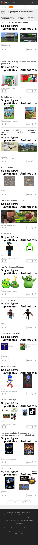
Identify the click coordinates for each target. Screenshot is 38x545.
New (15, 7)
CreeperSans (4, 356)
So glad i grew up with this (11, 97)
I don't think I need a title (10, 333)
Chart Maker (30, 515)
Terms (6, 520)
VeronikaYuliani (5, 86)
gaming (4, 7)
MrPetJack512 (4, 120)
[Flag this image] (35, 49)
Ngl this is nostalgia (8, 400)
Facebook (6, 528)
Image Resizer (20, 517)
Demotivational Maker (9, 517)
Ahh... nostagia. (7, 167)
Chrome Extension (29, 528)
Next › (27, 502)
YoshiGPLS (4, 190)
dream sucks (6, 234)
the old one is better (8, 367)
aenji (3, 323)
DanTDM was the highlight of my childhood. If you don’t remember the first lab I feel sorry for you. (18, 132)
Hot (11, 7)
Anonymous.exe (5, 422)
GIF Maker (17, 512)
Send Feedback (19, 523)
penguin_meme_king (6, 45)
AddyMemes (4, 458)
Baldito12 (3, 290)
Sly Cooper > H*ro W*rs (10, 468)
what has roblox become (10, 300)
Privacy (32, 517)
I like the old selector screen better (14, 22)
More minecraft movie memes (12, 201)
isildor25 (3, 256)
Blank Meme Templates (10, 515)
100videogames (5, 389)
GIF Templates (22, 515)
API (11, 520)
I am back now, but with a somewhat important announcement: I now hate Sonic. (18, 434)
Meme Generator (26, 512)
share (29, 49)
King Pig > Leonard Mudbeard (12, 267)
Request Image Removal (27, 520)
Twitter (12, 528)
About (27, 517)
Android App (19, 528)
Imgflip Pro (10, 512)
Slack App (16, 520)
